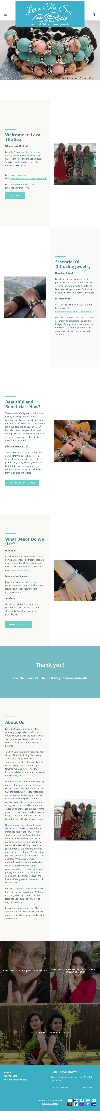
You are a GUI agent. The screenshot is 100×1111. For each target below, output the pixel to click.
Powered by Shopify (50, 1104)
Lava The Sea (57, 1100)
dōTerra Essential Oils (22, 483)
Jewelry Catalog (18, 624)
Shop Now (14, 195)
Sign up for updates (64, 1072)
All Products (10, 1076)
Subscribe (88, 1087)
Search (7, 1072)
